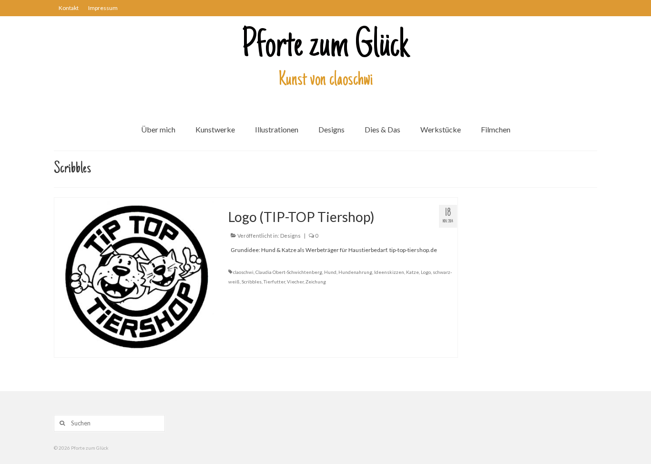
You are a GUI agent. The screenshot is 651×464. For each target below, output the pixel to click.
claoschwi (243, 272)
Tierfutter (274, 281)
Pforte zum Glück (325, 47)
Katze (412, 272)
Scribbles (252, 281)
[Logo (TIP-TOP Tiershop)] (134, 276)
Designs (290, 235)
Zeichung (315, 281)
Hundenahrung (355, 272)
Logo (426, 272)
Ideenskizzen (389, 272)
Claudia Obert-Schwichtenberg (288, 272)
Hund (330, 272)
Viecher (295, 281)
